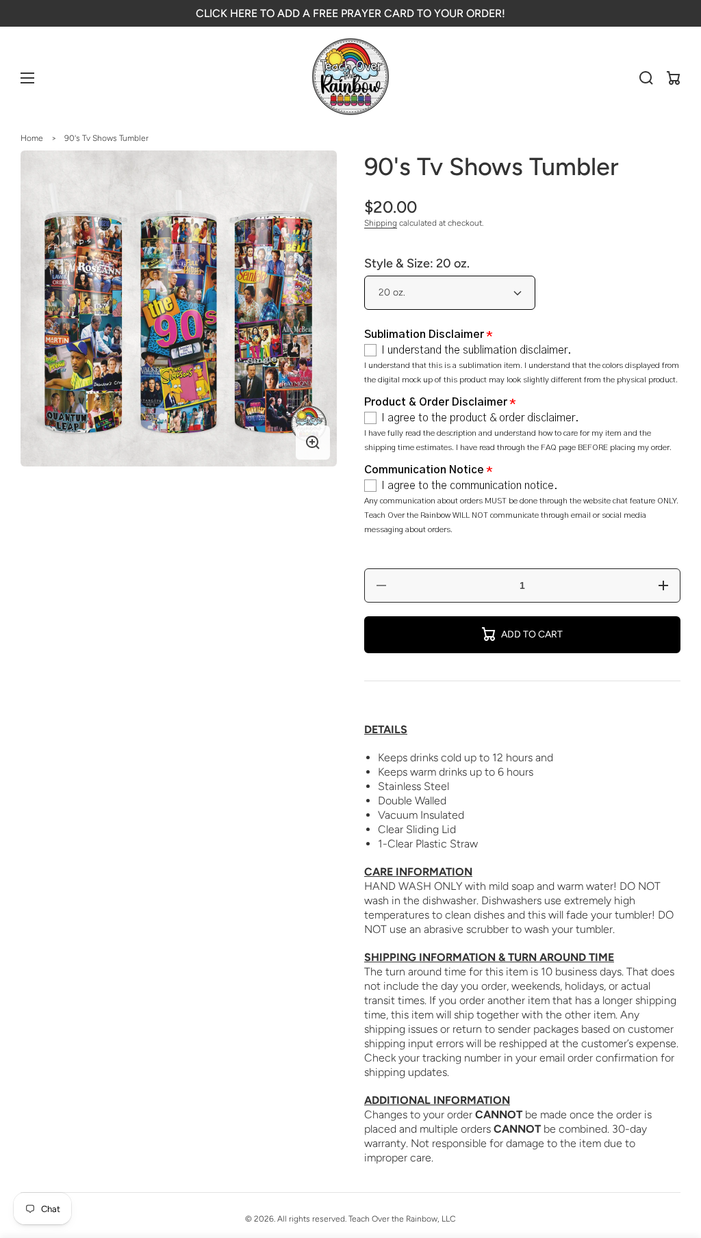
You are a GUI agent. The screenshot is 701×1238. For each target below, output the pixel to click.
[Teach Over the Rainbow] (351, 78)
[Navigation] (27, 78)
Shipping (380, 223)
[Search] (646, 78)
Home (32, 138)
